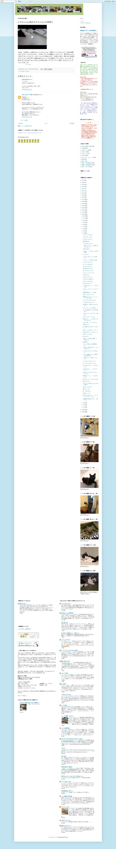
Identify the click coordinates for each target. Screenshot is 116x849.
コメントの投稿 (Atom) (26, 126)
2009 (83, 409)
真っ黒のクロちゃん (88, 268)
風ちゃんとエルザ (87, 387)
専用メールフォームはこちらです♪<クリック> (30, 132)
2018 (83, 197)
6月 (84, 228)
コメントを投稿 (24, 120)
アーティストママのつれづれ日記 (69, 650)
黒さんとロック (86, 381)
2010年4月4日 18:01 (27, 89)
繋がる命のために (65, 661)
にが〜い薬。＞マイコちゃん (90, 322)
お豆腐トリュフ (65, 792)
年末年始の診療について (67, 614)
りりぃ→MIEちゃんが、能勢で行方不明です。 (90, 355)
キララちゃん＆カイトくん (89, 363)
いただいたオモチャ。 (88, 235)
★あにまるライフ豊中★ (28, 94)
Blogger (66, 837)
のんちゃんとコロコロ (88, 270)
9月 (84, 222)
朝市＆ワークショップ (74, 717)
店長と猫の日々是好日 (66, 767)
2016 (83, 201)
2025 (83, 182)
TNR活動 (83, 148)
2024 (83, 184)
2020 (83, 193)
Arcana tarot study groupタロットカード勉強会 (72, 740)
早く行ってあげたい (66, 685)
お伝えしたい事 (85, 150)
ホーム (46, 123)
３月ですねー (64, 729)
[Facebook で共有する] (49, 69)
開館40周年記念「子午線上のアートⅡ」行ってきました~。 (74, 623)
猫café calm (23, 603)
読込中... (82, 173)
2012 (83, 210)
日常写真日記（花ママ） (67, 791)
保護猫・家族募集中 (86, 164)
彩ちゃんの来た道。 (86, 23)
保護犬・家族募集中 (86, 163)
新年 (62, 757)
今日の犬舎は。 (86, 249)
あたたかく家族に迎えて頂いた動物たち (29, 702)
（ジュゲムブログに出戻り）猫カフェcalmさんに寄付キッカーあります (77, 749)
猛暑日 (63, 797)
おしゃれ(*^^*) (64, 782)
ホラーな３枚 (64, 821)
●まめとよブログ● (65, 820)
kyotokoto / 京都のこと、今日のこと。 (70, 633)
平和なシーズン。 (87, 393)
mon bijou (63, 756)
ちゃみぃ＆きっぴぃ (88, 239)
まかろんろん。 (86, 275)
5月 (84, 231)
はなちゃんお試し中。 (88, 281)
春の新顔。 (85, 342)
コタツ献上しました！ (66, 641)
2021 (83, 190)
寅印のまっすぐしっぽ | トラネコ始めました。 (72, 776)
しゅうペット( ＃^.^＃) (88, 272)
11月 (84, 218)
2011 (83, 212)
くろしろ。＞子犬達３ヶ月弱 (90, 260)
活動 (82, 159)
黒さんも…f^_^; (87, 389)
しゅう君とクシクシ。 (88, 243)
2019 (83, 195)
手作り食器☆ (72, 808)
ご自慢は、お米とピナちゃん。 (34, 704)
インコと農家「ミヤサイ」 (67, 716)
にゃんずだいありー (66, 603)
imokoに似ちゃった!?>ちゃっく (90, 332)
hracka (63, 748)
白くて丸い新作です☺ (66, 651)
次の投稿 (20, 123)
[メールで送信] (44, 69)
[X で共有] (48, 69)
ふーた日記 (64, 705)
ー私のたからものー (66, 694)
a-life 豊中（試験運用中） (25, 629)
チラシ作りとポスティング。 (90, 361)
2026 (83, 180)
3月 (84, 402)
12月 (84, 216)
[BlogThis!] (46, 69)
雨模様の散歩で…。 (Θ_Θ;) (89, 292)
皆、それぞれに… (87, 391)
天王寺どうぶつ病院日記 (67, 613)
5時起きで (63, 634)
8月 (84, 224)
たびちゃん (84, 153)
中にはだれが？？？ (88, 283)
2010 (83, 214)
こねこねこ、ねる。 (88, 237)
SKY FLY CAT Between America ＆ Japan (72, 738)
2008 (83, 411)
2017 (83, 199)
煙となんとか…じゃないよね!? (90, 379)
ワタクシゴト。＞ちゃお (89, 316)
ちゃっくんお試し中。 (88, 264)
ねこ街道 (63, 684)
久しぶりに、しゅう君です (89, 307)
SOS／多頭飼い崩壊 (86, 146)
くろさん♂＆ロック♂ (88, 262)
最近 (62, 827)
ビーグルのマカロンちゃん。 (90, 300)
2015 (83, 203)
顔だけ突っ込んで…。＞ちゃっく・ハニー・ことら (90, 396)
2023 (83, 186)
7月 (84, 226)
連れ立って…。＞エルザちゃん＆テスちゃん (90, 319)
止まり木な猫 (64, 777)
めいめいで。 (86, 336)
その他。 (83, 152)
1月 (84, 407)
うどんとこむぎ (65, 807)
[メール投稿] (41, 69)
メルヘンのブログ (65, 639)
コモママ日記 (64, 673)
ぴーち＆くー (86, 254)
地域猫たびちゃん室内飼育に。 (89, 30)
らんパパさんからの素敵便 (67, 674)
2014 (83, 205)
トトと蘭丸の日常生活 (66, 796)
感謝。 (83, 161)
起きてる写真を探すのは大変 (68, 706)
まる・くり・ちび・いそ (87, 157)
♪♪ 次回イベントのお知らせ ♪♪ (68, 768)
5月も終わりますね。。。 (67, 662)
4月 (84, 233)
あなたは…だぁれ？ (88, 334)
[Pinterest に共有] (51, 69)
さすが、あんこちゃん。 (89, 294)
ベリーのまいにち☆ (66, 781)
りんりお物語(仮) (65, 728)
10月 (84, 220)
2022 (83, 188)
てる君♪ (83, 155)
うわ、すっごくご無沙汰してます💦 (69, 695)
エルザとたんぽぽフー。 (89, 279)
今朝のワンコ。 (86, 324)
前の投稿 (72, 123)
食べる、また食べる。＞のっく (90, 330)
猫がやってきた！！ (66, 825)
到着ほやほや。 (86, 241)
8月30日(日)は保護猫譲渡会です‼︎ (27, 605)
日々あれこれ (64, 622)
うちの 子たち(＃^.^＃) (88, 302)
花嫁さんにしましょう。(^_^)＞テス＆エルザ (90, 297)
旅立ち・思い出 (25, 71)
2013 (83, 207)
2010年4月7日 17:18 (27, 117)
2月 (84, 405)
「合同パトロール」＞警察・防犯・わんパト (90, 246)
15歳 (62, 605)
